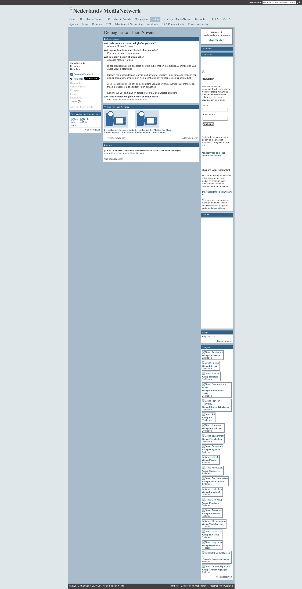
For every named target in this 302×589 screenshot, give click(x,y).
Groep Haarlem (210, 376)
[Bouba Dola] (84, 122)
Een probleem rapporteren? (194, 586)
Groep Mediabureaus (212, 524)
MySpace (78, 78)
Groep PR (207, 417)
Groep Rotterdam (211, 513)
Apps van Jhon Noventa (81, 107)
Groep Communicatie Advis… (213, 392)
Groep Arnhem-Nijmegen (214, 569)
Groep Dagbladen (211, 545)
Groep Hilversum (211, 534)
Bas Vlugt (96, 586)
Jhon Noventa (128, 132)
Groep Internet (209, 366)
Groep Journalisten (211, 428)
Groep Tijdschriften (212, 438)
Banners (174, 586)
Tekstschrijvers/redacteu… (215, 558)
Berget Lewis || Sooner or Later (119, 129)
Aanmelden (255, 2)
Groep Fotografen (211, 449)
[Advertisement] (216, 274)
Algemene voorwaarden (221, 586)
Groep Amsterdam (211, 355)
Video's (73, 101)
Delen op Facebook (83, 74)
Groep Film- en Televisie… (215, 406)
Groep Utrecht (209, 460)
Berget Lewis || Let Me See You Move (153, 129)
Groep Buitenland (211, 492)
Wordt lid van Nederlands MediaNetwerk (124, 153)
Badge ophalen (224, 341)
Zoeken (298, 2)
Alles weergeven (92, 130)
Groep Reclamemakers (213, 481)
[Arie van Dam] (75, 122)
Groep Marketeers (211, 470)
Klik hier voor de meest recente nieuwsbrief (213, 154)
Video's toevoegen (116, 138)
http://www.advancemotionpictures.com (127, 99)
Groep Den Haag (210, 502)
